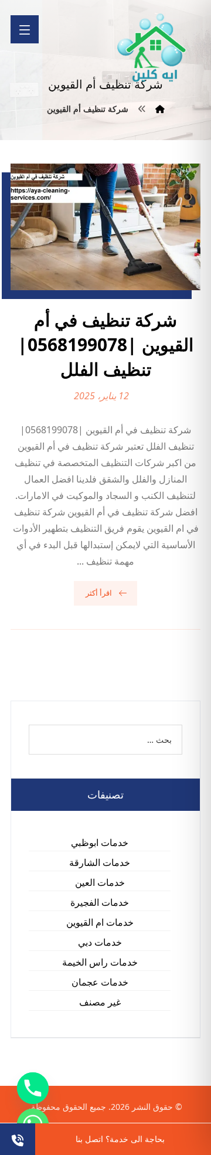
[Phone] (33, 1088)
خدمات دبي (100, 942)
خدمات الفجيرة (99, 902)
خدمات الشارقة (99, 862)
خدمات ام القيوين (100, 922)
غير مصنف (100, 1002)
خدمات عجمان (100, 982)
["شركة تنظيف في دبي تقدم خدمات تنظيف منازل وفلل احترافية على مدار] (152, 48)
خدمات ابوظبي (99, 842)
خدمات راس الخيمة (100, 962)
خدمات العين (100, 882)
